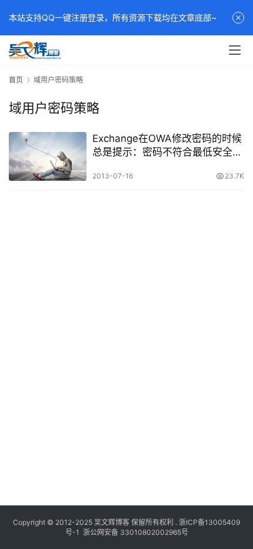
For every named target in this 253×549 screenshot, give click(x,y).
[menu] (234, 50)
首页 (16, 79)
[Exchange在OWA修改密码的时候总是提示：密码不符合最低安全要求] (47, 156)
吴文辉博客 (111, 522)
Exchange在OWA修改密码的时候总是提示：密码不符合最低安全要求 (167, 146)
